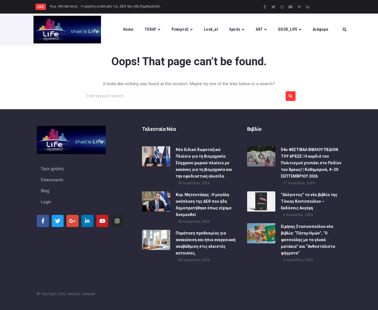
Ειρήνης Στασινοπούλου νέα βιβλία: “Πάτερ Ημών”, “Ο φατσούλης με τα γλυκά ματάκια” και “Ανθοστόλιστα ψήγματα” (308, 239)
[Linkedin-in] (308, 7)
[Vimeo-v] (299, 7)
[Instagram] (282, 7)
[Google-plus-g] (72, 221)
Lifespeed (88, 294)
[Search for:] (182, 96)
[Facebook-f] (265, 7)
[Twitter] (273, 7)
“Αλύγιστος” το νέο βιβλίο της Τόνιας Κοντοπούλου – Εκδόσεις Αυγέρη (309, 201)
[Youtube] (290, 7)
